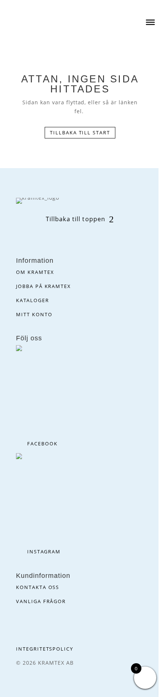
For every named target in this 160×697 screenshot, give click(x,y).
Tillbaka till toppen (75, 219)
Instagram (44, 551)
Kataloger (32, 300)
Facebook (42, 443)
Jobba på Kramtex (43, 286)
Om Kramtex (35, 272)
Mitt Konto (34, 314)
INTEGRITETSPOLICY (44, 648)
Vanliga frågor (41, 601)
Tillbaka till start (80, 132)
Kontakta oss (37, 587)
